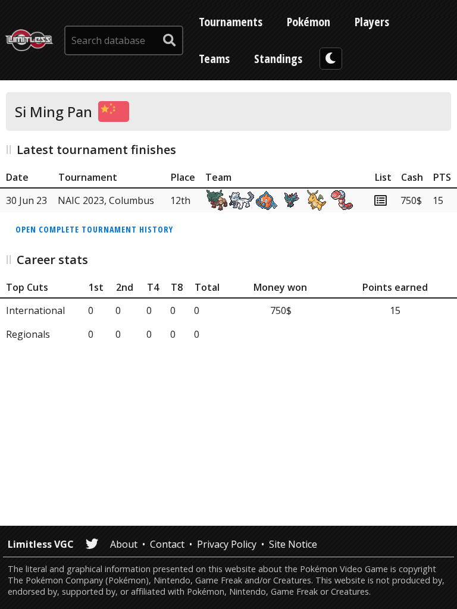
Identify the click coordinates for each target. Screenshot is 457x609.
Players (372, 22)
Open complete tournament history (94, 229)
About (123, 544)
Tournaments (230, 22)
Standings (278, 59)
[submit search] (169, 40)
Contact (167, 544)
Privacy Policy (226, 544)
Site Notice (293, 544)
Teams (214, 59)
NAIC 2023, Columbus (106, 200)
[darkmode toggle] (331, 59)
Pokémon (308, 22)
